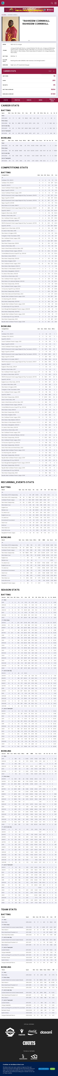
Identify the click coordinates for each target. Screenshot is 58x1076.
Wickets (5, 85)
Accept (52, 1068)
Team (3, 917)
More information (43, 1068)
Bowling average (8, 94)
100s (41, 113)
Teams (5, 50)
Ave (27, 113)
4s (51, 113)
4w (47, 140)
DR (38, 113)
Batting (5, 56)
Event (3, 489)
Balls (16, 140)
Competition (5, 175)
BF (30, 113)
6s (54, 113)
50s (45, 113)
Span (3, 113)
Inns (13, 113)
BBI (29, 140)
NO (15, 113)
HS (23, 113)
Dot (56, 140)
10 (52, 140)
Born (4, 44)
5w (50, 140)
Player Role (5, 60)
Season (4, 597)
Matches (5, 76)
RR (34, 113)
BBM (33, 140)
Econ (40, 140)
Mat (9, 113)
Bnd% (54, 597)
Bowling (5, 65)
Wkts (24, 140)
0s (47, 113)
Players (4, 14)
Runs (4, 80)
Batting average (8, 89)
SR (44, 140)
